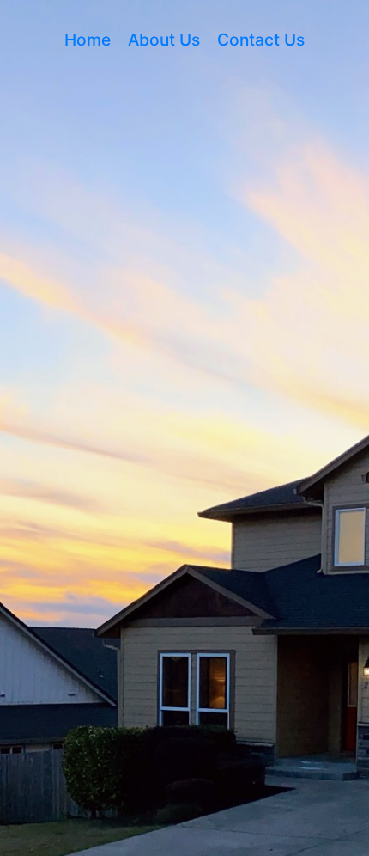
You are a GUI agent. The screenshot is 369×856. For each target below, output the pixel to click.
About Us (164, 39)
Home (87, 39)
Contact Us (261, 39)
